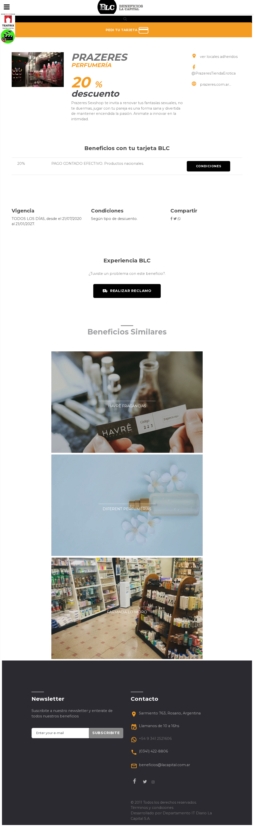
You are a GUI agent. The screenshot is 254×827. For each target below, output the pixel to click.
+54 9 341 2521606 (155, 738)
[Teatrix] (8, 22)
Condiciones (208, 166)
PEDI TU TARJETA (122, 30)
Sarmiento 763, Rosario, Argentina (170, 713)
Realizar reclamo (131, 291)
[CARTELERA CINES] (8, 36)
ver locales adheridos (219, 56)
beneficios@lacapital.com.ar (164, 765)
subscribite (106, 733)
